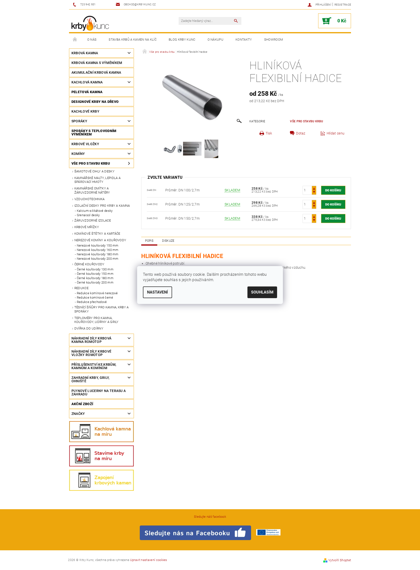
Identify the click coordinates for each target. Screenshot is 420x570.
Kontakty (244, 39)
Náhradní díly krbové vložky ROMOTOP (91, 353)
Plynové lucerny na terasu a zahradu (98, 392)
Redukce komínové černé (95, 297)
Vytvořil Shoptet (339, 560)
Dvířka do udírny (88, 328)
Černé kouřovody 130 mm (95, 269)
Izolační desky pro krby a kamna (102, 205)
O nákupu (216, 39)
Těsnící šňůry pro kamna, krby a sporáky (101, 309)
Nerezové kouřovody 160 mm (98, 250)
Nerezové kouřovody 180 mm (98, 254)
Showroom (273, 39)
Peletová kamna (87, 92)
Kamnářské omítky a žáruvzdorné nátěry (92, 190)
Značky (78, 414)
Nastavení (157, 292)
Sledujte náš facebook (210, 516)
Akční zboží (82, 404)
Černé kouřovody (89, 264)
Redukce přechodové (92, 302)
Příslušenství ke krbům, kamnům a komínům (93, 366)
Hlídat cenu (336, 133)
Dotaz (301, 133)
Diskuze (168, 240)
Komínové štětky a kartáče (97, 233)
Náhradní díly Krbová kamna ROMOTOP (91, 340)
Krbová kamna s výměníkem (96, 63)
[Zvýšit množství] (314, 188)
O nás (92, 39)
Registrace (342, 4)
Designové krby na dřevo (95, 102)
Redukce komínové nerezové (97, 293)
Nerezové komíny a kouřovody (100, 240)
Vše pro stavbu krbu (90, 163)
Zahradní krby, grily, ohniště (90, 379)
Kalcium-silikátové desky (95, 211)
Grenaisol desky (88, 215)
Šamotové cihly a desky (94, 171)
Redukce (81, 288)
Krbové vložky (85, 144)
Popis (149, 240)
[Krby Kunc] (90, 23)
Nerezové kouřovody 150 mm (98, 245)
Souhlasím (262, 292)
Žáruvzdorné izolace (92, 220)
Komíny (78, 154)
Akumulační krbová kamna (96, 72)
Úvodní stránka (75, 39)
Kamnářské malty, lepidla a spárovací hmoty (97, 180)
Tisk (269, 133)
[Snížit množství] (314, 192)
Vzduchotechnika (89, 199)
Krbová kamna (84, 53)
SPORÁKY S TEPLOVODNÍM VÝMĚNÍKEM (93, 132)
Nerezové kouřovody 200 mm (98, 258)
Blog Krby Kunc (182, 39)
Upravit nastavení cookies (148, 560)
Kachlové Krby (85, 111)
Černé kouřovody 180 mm (95, 278)
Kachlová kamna (87, 82)
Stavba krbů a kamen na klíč (133, 39)
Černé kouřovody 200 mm (95, 282)
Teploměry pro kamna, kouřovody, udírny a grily (96, 320)
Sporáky (79, 121)
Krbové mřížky (86, 227)
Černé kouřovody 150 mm (95, 274)
